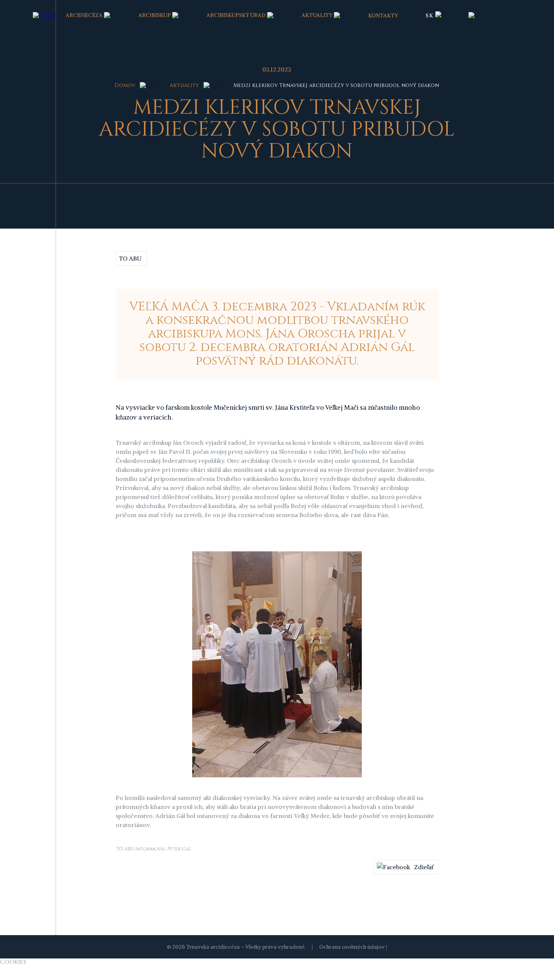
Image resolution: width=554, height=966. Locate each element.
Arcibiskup (154, 15)
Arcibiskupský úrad (236, 15)
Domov (125, 85)
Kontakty (383, 15)
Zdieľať (423, 867)
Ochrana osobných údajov (352, 946)
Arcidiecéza (84, 15)
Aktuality (316, 15)
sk (429, 15)
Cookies (13, 961)
